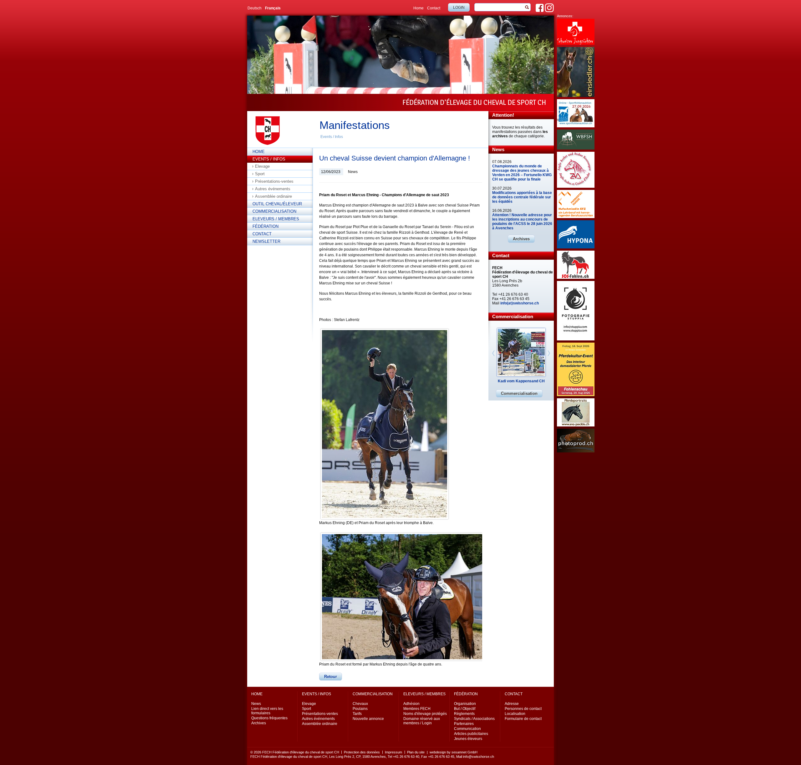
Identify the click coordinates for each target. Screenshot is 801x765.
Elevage (262, 166)
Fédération (265, 226)
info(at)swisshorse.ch (519, 303)
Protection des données (362, 752)
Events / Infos (331, 137)
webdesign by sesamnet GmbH (453, 752)
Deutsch (254, 8)
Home (418, 8)
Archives (521, 239)
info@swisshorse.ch (478, 756)
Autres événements (272, 188)
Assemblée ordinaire (273, 196)
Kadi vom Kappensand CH (521, 381)
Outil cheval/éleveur (277, 203)
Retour (330, 676)
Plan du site (416, 752)
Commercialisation (274, 211)
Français (273, 8)
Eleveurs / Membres (276, 219)
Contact (433, 8)
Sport (260, 173)
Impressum (393, 752)
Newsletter (266, 241)
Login (459, 7)
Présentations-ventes (274, 181)
